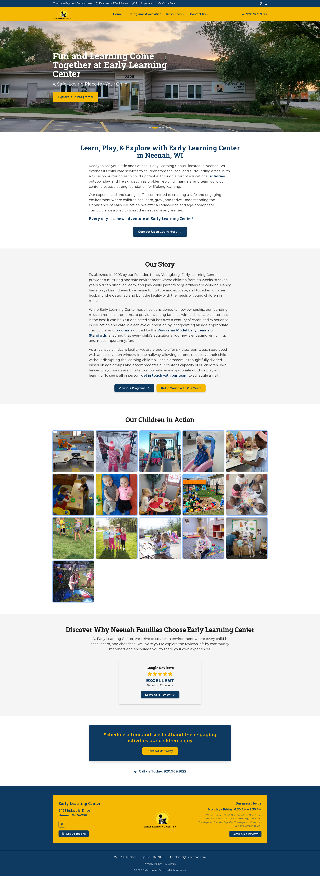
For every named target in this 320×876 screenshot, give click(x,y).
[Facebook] (260, 3)
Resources (173, 14)
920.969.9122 (256, 14)
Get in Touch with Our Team (181, 388)
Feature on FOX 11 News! (113, 3)
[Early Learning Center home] (66, 14)
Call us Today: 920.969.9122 (162, 771)
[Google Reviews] (265, 3)
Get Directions (76, 833)
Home (117, 14)
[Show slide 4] (161, 128)
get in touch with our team (164, 375)
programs (124, 330)
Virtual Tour (168, 3)
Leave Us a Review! (245, 834)
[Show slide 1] (150, 128)
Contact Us (198, 14)
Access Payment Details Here (74, 3)
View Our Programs (132, 388)
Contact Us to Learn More (158, 231)
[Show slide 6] (170, 128)
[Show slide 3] (157, 128)
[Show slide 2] (153, 128)
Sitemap (170, 863)
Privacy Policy (153, 863)
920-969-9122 (127, 857)
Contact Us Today (160, 751)
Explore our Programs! (75, 97)
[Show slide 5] (167, 128)
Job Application (145, 3)
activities (217, 176)
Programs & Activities (145, 14)
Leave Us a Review (158, 694)
